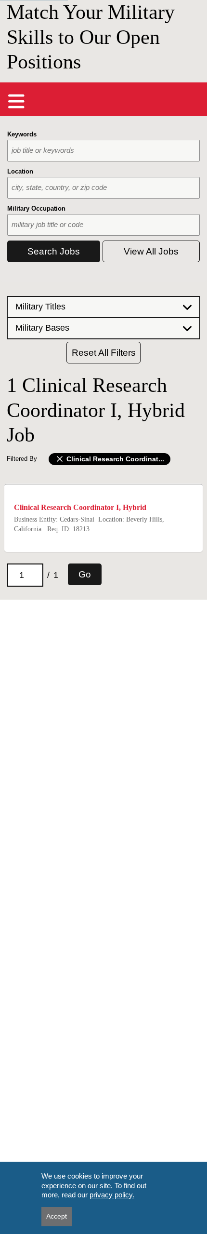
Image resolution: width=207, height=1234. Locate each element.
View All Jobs (151, 251)
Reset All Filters (104, 353)
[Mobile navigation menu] (16, 101)
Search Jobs (53, 251)
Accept (56, 1216)
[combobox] (103, 150)
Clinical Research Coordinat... (114, 459)
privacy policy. (112, 1195)
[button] (103, 306)
